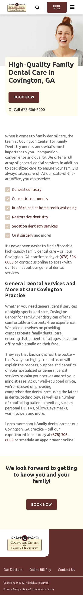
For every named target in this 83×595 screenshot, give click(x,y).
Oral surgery (22, 235)
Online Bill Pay (40, 570)
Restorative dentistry (30, 217)
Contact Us (66, 570)
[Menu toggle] (72, 7)
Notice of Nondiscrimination (37, 589)
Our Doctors (13, 570)
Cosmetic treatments (30, 198)
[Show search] (37, 7)
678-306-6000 (33, 109)
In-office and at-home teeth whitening (44, 208)
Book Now (57, 7)
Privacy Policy (11, 589)
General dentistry (27, 189)
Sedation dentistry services (35, 226)
